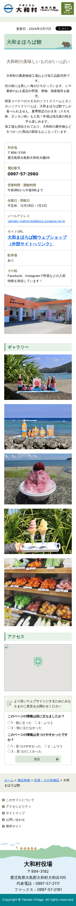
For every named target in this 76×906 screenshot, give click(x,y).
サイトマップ (15, 813)
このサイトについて (20, 800)
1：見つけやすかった (26, 746)
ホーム (9, 780)
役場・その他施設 (46, 780)
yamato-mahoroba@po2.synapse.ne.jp (36, 221)
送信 (37, 759)
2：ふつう (45, 723)
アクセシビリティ (18, 806)
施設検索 (24, 780)
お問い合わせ (15, 820)
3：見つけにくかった (26, 751)
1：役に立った (21, 723)
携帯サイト (14, 826)
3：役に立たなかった (26, 728)
